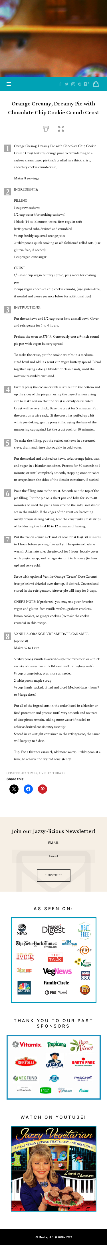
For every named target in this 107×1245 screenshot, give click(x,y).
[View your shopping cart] (96, 84)
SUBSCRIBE (53, 875)
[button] (61, 128)
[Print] (46, 128)
